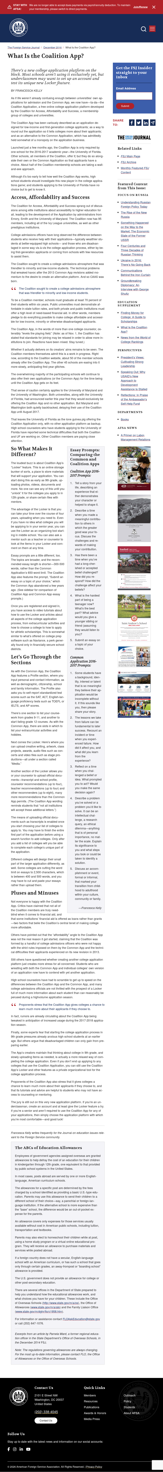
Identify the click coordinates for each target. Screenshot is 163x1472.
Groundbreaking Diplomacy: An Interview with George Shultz (135, 287)
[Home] (18, 28)
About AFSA (131, 1413)
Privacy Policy (94, 1466)
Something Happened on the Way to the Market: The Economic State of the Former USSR (135, 231)
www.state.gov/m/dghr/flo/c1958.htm (39, 1311)
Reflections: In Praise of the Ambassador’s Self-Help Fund (134, 399)
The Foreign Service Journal (23, 47)
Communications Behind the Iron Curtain (135, 272)
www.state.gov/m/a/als (45, 1307)
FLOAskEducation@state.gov (81, 1319)
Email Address (126, 88)
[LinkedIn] (21, 1449)
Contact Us (46, 1420)
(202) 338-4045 (46, 1411)
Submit (125, 106)
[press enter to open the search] (143, 29)
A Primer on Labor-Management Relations (135, 437)
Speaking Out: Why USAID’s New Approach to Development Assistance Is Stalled (134, 380)
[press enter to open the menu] (152, 29)
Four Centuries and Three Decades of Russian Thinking (133, 250)
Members (90, 1395)
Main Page (130, 156)
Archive (128, 162)
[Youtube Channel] (28, 1449)
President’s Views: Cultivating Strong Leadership (132, 361)
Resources (91, 1401)
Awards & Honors (95, 1413)
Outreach (129, 1395)
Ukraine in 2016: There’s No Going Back (135, 262)
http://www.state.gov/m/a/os (60, 1303)
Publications (91, 1407)
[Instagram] (14, 1449)
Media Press (92, 1419)
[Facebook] (8, 1449)
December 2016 (52, 47)
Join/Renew (140, 7)
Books (125, 419)
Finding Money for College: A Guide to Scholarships (133, 317)
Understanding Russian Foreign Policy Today (136, 204)
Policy (127, 1401)
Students (129, 1407)
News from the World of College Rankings (136, 339)
